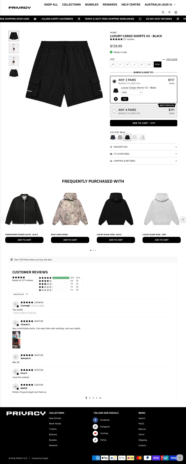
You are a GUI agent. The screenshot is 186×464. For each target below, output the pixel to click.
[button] (23, 74)
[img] (27, 302)
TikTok (103, 440)
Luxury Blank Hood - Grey (154, 234)
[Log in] (169, 12)
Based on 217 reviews (22, 280)
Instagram (105, 426)
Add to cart (24, 240)
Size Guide (171, 59)
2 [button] (89, 398)
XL (142, 64)
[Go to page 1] (90, 250)
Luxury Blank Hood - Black (109, 234)
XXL (149, 64)
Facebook (105, 420)
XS (113, 64)
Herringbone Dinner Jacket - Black (21, 234)
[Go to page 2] (93, 250)
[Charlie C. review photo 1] (16, 339)
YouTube (104, 433)
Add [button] (124, 99)
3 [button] (93, 398)
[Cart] (176, 12)
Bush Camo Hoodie (59, 234)
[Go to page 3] (95, 250)
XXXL (157, 64)
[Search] (163, 12)
